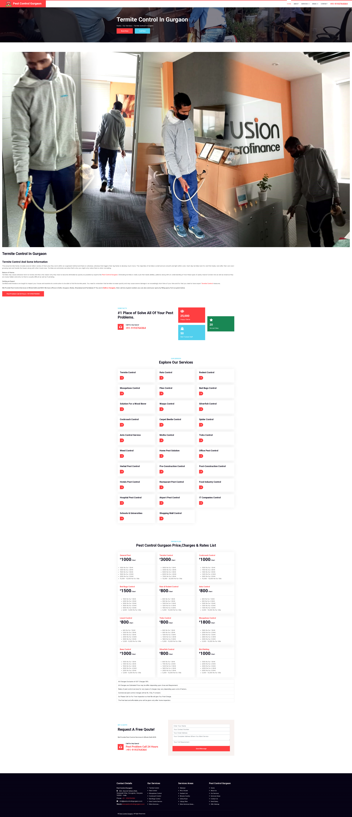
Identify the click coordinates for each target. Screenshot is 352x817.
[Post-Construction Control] (211, 471)
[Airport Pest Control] (169, 503)
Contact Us (214, 799)
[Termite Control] (128, 378)
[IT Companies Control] (209, 503)
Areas (314, 4)
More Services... (154, 804)
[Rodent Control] (207, 378)
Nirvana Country (185, 796)
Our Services (127, 26)
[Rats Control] (167, 378)
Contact (324, 4)
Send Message (201, 749)
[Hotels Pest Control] (129, 487)
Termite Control (207, 283)
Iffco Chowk (184, 790)
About (296, 4)
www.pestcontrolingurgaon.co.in (133, 804)
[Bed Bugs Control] (208, 393)
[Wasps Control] (167, 409)
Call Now (142, 31)
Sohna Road (183, 799)
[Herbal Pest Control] (129, 471)
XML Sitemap (215, 804)
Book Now (124, 31)
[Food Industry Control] (209, 487)
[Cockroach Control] (129, 425)
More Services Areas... (187, 804)
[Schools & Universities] (130, 518)
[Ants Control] (130, 440)
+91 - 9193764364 (128, 798)
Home (289, 4)
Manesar (182, 788)
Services (304, 4)
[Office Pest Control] (208, 456)
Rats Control (153, 790)
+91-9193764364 (339, 4)
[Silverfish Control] (208, 409)
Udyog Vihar (184, 801)
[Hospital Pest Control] (130, 503)
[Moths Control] (167, 440)
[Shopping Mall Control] (170, 518)
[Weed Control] (127, 456)
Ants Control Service (155, 801)
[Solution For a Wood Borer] (132, 409)
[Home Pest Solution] (169, 456)
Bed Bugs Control (154, 799)
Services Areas (215, 796)
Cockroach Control (155, 796)
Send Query (214, 801)
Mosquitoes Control (155, 793)
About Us (214, 790)
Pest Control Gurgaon (110, 275)
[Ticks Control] (206, 440)
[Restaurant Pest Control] (171, 487)
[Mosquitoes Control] (129, 393)
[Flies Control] (167, 393)
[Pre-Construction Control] (171, 471)
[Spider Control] (207, 425)
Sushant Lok (184, 793)
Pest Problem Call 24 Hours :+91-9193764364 (23, 294)
